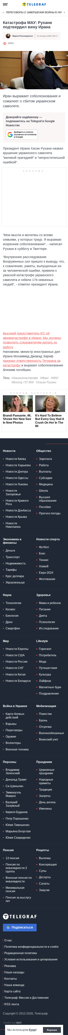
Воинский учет (48, 739)
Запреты (45, 795)
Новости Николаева (13, 525)
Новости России (16, 661)
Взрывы (11, 723)
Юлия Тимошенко (17, 824)
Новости (9, 450)
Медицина (46, 484)
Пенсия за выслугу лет (18, 899)
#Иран (44, 377)
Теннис (44, 560)
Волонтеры (13, 742)
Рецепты (42, 850)
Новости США (15, 655)
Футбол (44, 547)
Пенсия (8, 850)
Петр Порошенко (17, 818)
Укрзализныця (15, 582)
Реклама (10, 965)
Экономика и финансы (12, 541)
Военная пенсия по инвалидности (19, 879)
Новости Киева (16, 458)
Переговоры (14, 730)
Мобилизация (46, 706)
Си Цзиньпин (14, 786)
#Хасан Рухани (46, 382)
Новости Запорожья (13, 492)
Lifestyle (42, 641)
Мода (42, 661)
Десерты (45, 877)
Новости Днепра (17, 471)
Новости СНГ (15, 667)
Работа (44, 465)
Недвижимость (16, 563)
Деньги (10, 550)
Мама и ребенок (50, 603)
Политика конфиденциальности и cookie (31, 946)
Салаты (44, 883)
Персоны (9, 762)
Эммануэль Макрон (13, 794)
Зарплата (45, 458)
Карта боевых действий (15, 715)
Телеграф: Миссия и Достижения (26, 997)
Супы (42, 870)
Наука (7, 595)
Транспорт (13, 557)
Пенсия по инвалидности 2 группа (16, 868)
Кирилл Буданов (17, 812)
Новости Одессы (17, 477)
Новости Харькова (18, 465)
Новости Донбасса (18, 510)
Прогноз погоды (50, 513)
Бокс (42, 553)
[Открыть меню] (5, 4)
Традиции (45, 789)
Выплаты (45, 471)
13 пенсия (12, 858)
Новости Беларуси (18, 680)
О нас (8, 940)
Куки (32, 1029)
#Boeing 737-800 (22, 382)
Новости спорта (48, 539)
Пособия (45, 507)
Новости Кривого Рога (17, 502)
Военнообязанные (51, 733)
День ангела (47, 802)
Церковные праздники (46, 771)
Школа (43, 490)
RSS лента (11, 1004)
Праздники (44, 762)
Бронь (43, 720)
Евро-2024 (46, 572)
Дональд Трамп (16, 779)
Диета (43, 615)
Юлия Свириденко (18, 837)
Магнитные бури (50, 687)
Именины (45, 808)
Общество (43, 450)
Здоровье (43, 595)
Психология (47, 622)
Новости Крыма (16, 516)
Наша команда (14, 985)
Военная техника (17, 749)
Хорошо (52, 1029)
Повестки (45, 713)
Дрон (9, 622)
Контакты (10, 978)
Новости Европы (17, 648)
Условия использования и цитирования (30, 959)
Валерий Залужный (13, 804)
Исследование (49, 628)
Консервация (48, 864)
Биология (12, 615)
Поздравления (49, 693)
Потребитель (47, 655)
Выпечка (45, 858)
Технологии (13, 603)
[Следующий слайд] (64, 12)
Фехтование (47, 579)
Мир (6, 641)
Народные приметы (46, 781)
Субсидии (45, 477)
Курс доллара (15, 576)
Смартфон (13, 628)
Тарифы (11, 569)
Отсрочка (45, 726)
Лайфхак (45, 680)
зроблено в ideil (12, 1023)
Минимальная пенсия (15, 889)
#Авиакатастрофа (24, 377)
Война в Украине (15, 706)
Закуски (44, 890)
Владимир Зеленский (13, 771)
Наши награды (14, 972)
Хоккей (43, 566)
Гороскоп (45, 648)
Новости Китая (16, 674)
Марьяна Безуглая (18, 831)
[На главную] (34, 4)
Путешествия (48, 667)
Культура (45, 674)
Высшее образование (48, 499)
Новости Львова (17, 484)
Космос (10, 609)
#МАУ (54, 377)
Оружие (11, 736)
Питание (45, 609)
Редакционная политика (20, 953)
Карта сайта (12, 991)
